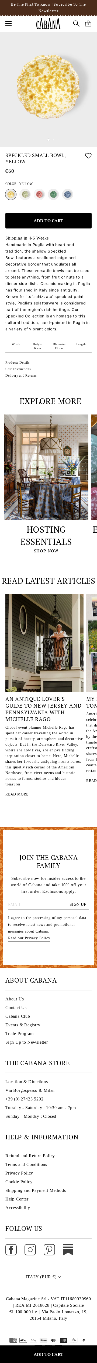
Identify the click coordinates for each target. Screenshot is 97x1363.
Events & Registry (22, 1025)
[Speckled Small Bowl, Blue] (67, 194)
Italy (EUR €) (41, 1277)
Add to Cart (48, 1354)
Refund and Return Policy (30, 1155)
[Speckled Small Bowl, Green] (53, 194)
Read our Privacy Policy (29, 938)
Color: (19, 184)
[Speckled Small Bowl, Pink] (39, 194)
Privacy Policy (19, 1173)
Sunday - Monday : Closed (30, 1116)
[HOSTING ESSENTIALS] (46, 467)
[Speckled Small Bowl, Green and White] (25, 194)
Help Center (17, 1199)
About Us (14, 999)
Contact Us (16, 1007)
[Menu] (9, 23)
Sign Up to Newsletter (26, 1042)
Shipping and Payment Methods (35, 1190)
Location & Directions (26, 1081)
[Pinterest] (49, 1249)
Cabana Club (17, 1016)
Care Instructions (18, 369)
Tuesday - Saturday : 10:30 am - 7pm (40, 1107)
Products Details (17, 362)
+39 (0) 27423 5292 (24, 1099)
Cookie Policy (18, 1181)
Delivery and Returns (21, 375)
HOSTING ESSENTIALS (46, 535)
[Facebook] (11, 1249)
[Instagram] (30, 1249)
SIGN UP (78, 904)
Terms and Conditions (26, 1164)
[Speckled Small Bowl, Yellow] (10, 194)
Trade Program (19, 1033)
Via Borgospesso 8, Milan (30, 1090)
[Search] (76, 24)
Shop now (46, 551)
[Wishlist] (88, 159)
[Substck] (68, 1249)
